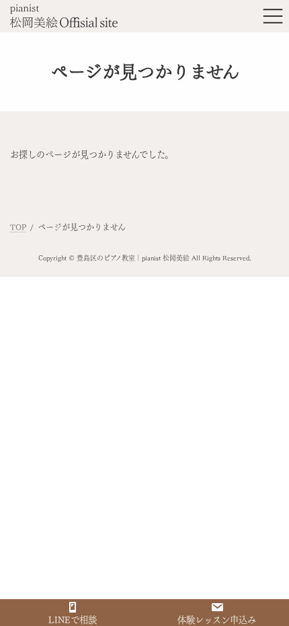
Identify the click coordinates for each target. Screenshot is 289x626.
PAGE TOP (267, 596)
